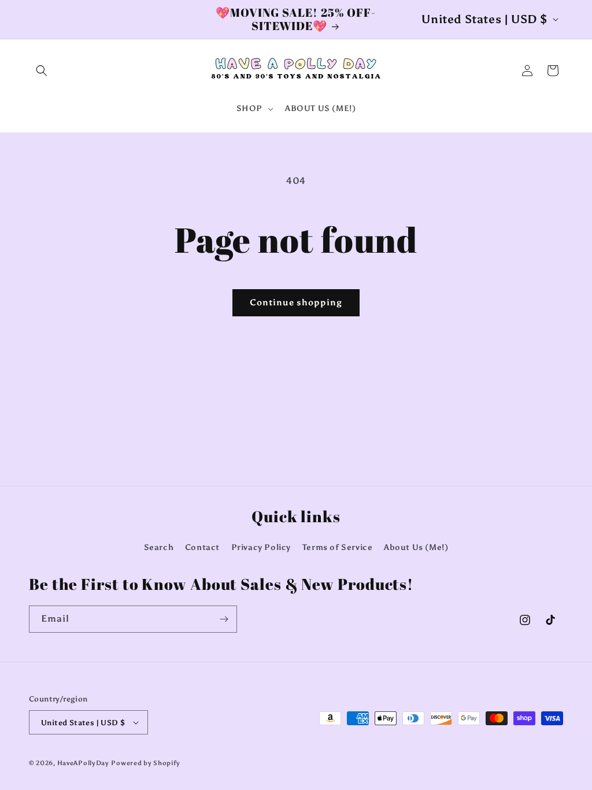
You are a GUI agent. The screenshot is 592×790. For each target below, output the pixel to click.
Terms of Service (337, 547)
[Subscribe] (223, 619)
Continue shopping (296, 302)
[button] (41, 70)
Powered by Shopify (145, 763)
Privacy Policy (261, 547)
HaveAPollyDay (83, 763)
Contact (202, 547)
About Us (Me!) (416, 547)
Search (159, 547)
